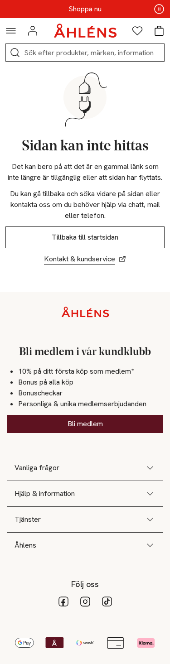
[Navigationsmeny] (10, 30)
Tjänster (28, 519)
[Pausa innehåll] (159, 9)
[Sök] (15, 52)
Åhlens (25, 545)
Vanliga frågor (37, 467)
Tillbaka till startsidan (85, 237)
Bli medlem (85, 423)
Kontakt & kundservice (79, 259)
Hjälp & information (45, 493)
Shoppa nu (85, 9)
